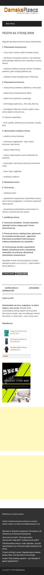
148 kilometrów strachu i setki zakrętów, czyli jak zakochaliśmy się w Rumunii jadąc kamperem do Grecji (21, 546)
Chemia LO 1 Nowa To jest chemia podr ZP (19, 331)
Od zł (14, 333)
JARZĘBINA (34, 288)
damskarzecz (20, 570)
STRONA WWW (22, 274)
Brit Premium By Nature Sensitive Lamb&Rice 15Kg (19, 339)
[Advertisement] (22, 429)
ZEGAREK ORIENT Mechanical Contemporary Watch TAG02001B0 (19, 347)
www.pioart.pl (21, 263)
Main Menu (10, 24)
